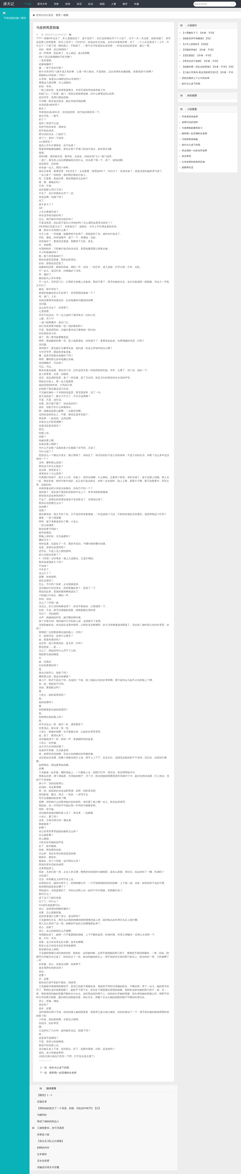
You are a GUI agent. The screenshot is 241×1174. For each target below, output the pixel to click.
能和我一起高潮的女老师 (62, 1072)
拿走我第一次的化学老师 (194, 150)
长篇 (136, 3)
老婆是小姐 (43, 1134)
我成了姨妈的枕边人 (48, 1121)
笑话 (79, 3)
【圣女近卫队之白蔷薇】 (50, 1141)
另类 (56, 3)
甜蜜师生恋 (187, 167)
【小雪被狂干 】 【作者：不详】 (198, 32)
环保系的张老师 (190, 116)
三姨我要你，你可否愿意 (50, 1127)
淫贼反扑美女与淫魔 (48, 1167)
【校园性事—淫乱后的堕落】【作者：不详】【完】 (208, 66)
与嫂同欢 (42, 1114)
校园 (102, 3)
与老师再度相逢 (190, 139)
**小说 (27, 3)
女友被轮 (42, 1154)
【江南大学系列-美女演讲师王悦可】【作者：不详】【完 (211, 72)
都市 (125, 3)
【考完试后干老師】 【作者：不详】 (200, 61)
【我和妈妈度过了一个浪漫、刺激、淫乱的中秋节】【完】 (69, 1108)
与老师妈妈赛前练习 (192, 128)
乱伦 (90, 3)
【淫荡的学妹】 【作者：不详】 (198, 49)
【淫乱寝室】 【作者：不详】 (197, 55)
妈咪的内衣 (43, 1147)
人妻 (113, 3)
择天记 (8, 4)
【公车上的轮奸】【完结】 (195, 44)
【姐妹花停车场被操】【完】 (197, 38)
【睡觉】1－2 (44, 1095)
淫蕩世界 (42, 1101)
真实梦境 (186, 156)
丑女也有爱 (43, 1160)
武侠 (67, 3)
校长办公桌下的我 (59, 1067)
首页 (58, 15)
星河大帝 (42, 3)
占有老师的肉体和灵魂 (193, 161)
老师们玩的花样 (190, 122)
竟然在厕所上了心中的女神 (195, 78)
